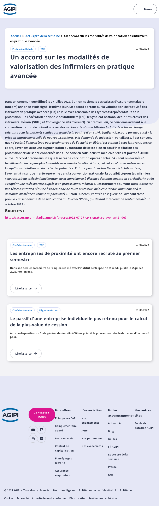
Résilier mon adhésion (102, 498)
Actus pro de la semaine (42, 36)
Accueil (16, 36)
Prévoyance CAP (65, 418)
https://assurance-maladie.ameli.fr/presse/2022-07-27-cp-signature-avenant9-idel (65, 217)
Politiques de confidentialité (97, 490)
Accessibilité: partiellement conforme (41, 498)
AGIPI (85, 430)
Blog (111, 431)
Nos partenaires (92, 438)
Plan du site (77, 498)
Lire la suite (23, 288)
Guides (112, 439)
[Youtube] (33, 430)
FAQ (110, 474)
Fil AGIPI (113, 446)
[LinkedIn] (41, 430)
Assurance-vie (64, 438)
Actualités (115, 423)
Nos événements (92, 446)
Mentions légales (64, 490)
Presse (112, 467)
